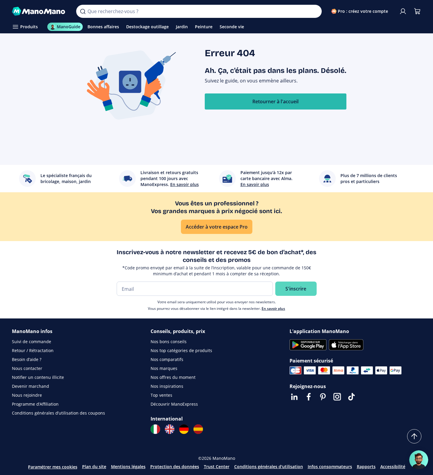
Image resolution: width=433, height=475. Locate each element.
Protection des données (174, 466)
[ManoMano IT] (155, 429)
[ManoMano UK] (169, 429)
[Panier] (417, 11)
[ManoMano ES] (198, 429)
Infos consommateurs (330, 466)
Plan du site (94, 466)
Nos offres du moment (173, 377)
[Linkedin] (294, 396)
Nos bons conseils (169, 341)
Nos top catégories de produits (181, 350)
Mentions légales (128, 466)
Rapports (366, 466)
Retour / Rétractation (33, 350)
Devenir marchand (30, 386)
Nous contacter (27, 368)
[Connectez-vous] (402, 11)
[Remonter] (414, 436)
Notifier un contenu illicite (38, 377)
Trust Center (216, 466)
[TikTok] (351, 396)
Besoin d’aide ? (26, 359)
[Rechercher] (83, 11)
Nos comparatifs (167, 359)
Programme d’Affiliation (35, 404)
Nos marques (164, 368)
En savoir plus (273, 308)
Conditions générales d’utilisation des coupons (58, 413)
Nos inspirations (167, 386)
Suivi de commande (31, 341)
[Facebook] (308, 396)
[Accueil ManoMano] (39, 11)
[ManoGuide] (418, 459)
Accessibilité (392, 466)
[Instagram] (337, 396)
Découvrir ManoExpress (174, 404)
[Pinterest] (323, 396)
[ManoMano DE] (184, 429)
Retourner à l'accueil (275, 101)
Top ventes (161, 395)
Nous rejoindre (27, 395)
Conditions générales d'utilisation (268, 466)
